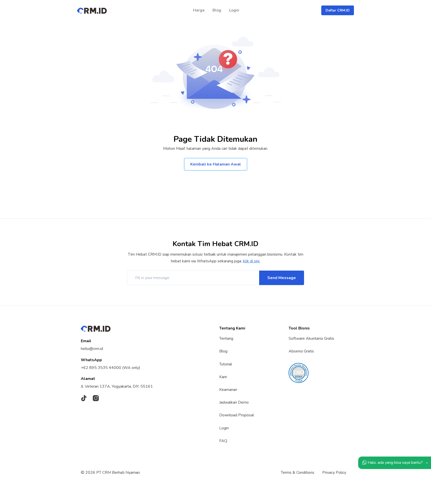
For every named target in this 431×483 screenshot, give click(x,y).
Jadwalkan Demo (234, 402)
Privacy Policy (334, 472)
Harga (199, 10)
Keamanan (228, 389)
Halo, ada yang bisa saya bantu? (395, 462)
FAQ (223, 441)
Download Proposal (236, 415)
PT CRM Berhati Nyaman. (118, 472)
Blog (217, 10)
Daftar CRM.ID (337, 10)
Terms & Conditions (297, 472)
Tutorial (225, 364)
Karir (223, 377)
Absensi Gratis (301, 351)
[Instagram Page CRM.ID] (96, 398)
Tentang (226, 338)
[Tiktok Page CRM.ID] (84, 398)
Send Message (281, 278)
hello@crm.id (92, 348)
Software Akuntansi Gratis (311, 338)
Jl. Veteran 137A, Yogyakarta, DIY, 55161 (117, 386)
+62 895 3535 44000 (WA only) (110, 367)
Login (234, 10)
